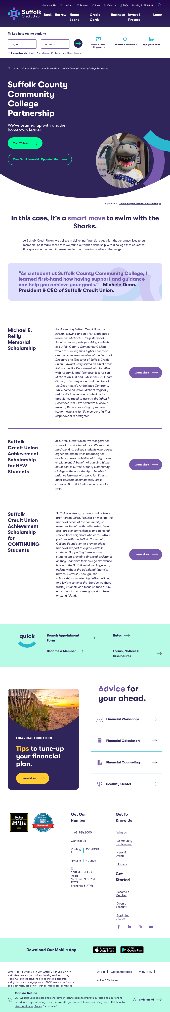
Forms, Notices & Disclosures (126, 653)
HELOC (48, 982)
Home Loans (78, 17)
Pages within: (132, 203)
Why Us (122, 832)
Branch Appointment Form (63, 638)
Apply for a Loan (122, 917)
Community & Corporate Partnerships (40, 68)
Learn (157, 15)
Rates (117, 635)
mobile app (53, 985)
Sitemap (101, 971)
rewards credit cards (63, 982)
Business (118, 15)
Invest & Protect (139, 17)
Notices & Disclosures (107, 980)
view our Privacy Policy (28, 1006)
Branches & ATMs (82, 885)
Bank (48, 15)
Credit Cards (99, 17)
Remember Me (19, 53)
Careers (122, 864)
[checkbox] (9, 53)
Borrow (60, 15)
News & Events (121, 854)
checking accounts (56, 978)
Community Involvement (124, 842)
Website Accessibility (121, 971)
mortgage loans (35, 982)
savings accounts (17, 982)
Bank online (32, 985)
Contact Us (78, 840)
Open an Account (122, 905)
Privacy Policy (145, 971)
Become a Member (61, 651)
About (16, 68)
